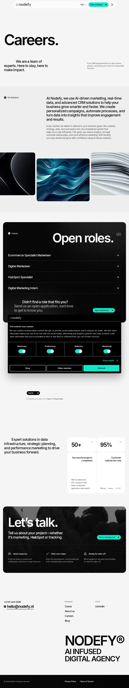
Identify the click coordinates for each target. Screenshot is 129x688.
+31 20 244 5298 (12, 602)
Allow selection (64, 368)
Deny (27, 368)
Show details (108, 361)
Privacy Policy (58, 399)
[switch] (50, 351)
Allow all (101, 368)
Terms (49, 399)
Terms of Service (87, 681)
